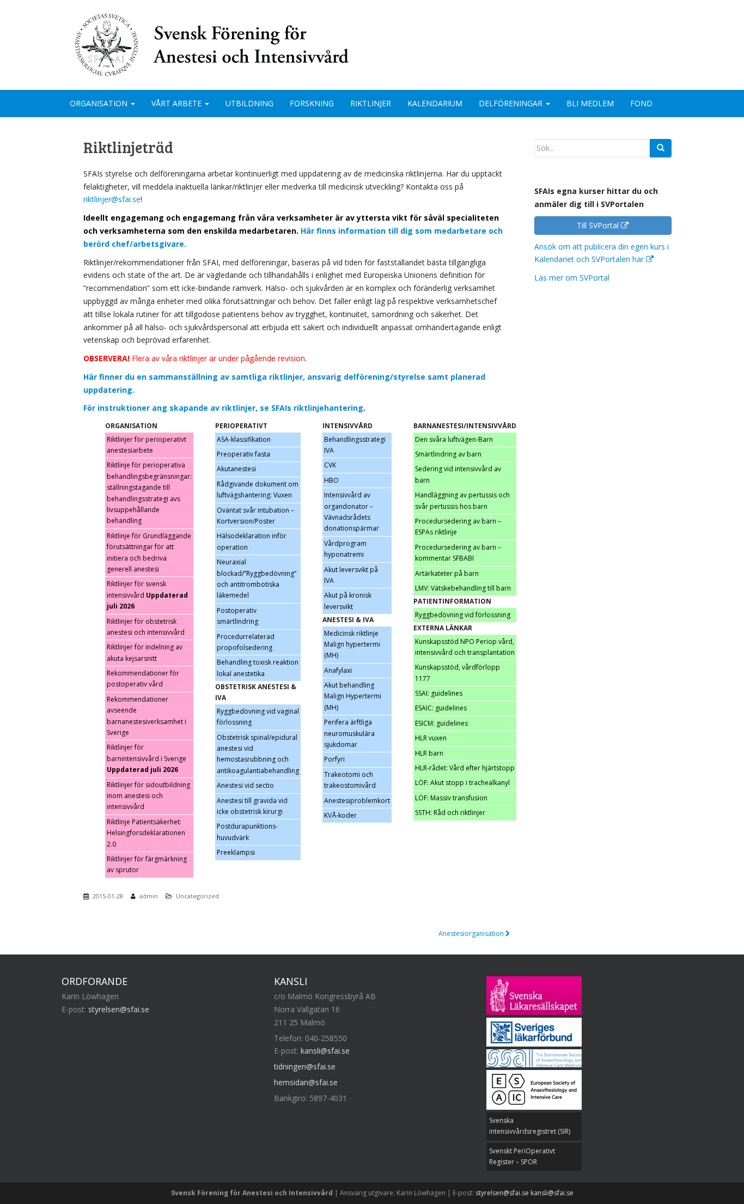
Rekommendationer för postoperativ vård (143, 678)
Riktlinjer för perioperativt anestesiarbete (146, 445)
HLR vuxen (431, 738)
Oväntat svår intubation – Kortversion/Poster (255, 516)
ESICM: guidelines (441, 723)
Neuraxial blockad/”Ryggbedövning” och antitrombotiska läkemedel (256, 578)
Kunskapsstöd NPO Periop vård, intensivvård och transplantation (465, 647)
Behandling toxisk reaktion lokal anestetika (257, 668)
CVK (331, 465)
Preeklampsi (236, 852)
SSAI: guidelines (438, 693)
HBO (331, 480)
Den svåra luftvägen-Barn (454, 439)
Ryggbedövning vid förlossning (462, 614)
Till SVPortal (599, 225)
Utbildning (249, 103)
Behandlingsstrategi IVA (355, 445)
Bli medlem (590, 103)
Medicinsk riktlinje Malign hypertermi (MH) (352, 644)
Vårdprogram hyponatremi (345, 549)
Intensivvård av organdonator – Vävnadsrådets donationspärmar (351, 511)
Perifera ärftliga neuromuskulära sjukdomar (349, 733)
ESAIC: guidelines (441, 708)
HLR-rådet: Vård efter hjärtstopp (465, 768)
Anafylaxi (338, 670)
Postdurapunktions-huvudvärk (247, 832)
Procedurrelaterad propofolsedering (246, 642)
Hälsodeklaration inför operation (251, 541)
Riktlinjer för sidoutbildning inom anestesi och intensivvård (148, 796)
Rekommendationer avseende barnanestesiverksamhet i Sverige (146, 716)
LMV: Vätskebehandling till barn (463, 588)
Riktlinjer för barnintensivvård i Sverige (146, 758)
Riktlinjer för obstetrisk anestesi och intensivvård (146, 627)
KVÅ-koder (340, 815)
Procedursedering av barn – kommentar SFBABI (458, 553)
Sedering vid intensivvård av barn (458, 474)
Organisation (100, 103)
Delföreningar (512, 103)
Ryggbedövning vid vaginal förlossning (258, 717)
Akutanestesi (236, 468)
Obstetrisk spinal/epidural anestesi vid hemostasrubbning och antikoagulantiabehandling (258, 754)
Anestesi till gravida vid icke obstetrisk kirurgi (252, 806)
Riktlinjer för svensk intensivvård (147, 595)
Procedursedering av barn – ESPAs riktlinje (458, 526)
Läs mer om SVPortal (571, 277)
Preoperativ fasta (243, 454)
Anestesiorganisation (471, 933)
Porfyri (334, 759)
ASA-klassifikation (244, 439)
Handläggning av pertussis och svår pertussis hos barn (462, 500)
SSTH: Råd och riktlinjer (450, 812)
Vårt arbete (177, 103)
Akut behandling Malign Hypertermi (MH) (352, 696)
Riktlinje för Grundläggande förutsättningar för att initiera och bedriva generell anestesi (149, 552)
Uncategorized (197, 896)
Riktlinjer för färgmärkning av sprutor (147, 864)
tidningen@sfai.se (305, 1066)
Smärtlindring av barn (448, 454)
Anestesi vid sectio (245, 785)
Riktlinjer (370, 103)
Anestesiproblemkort (357, 800)
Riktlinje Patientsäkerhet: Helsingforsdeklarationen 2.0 (146, 833)
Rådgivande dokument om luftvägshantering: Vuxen (257, 489)
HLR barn (429, 753)
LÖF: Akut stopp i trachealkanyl (462, 782)
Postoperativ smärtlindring (237, 616)
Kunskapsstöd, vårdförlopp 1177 (457, 672)
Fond (641, 103)
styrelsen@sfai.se (118, 1009)
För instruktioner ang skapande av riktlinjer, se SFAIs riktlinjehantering (223, 408)
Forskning (312, 103)
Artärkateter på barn (447, 573)
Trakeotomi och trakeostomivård (350, 780)
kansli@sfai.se (325, 1050)
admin (148, 896)
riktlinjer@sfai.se (112, 199)
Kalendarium (434, 103)
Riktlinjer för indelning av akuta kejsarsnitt (144, 652)
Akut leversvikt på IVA (351, 575)
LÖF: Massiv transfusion (451, 797)
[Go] (661, 148)
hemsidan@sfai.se (306, 1082)
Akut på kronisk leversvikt (347, 601)
